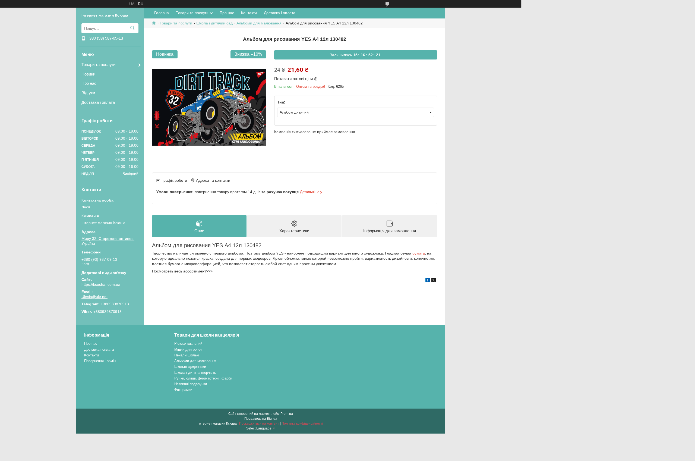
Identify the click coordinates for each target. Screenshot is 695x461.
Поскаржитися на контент (259, 423)
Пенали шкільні (187, 355)
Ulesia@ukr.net (94, 296)
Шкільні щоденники (190, 367)
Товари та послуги (98, 64)
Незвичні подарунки (190, 384)
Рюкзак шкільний (188, 343)
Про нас (88, 83)
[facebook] (427, 281)
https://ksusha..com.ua (100, 284)
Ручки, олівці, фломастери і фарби (203, 378)
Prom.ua (286, 414)
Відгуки (88, 92)
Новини (88, 74)
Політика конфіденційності (302, 423)
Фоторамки (183, 390)
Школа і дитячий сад (214, 23)
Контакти (249, 13)
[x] (433, 281)
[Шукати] (132, 28)
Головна (161, 13)
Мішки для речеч (188, 349)
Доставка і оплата (98, 102)
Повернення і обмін (100, 361)
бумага (418, 253)
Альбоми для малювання (259, 23)
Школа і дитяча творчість (195, 373)
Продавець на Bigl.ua (260, 419)
